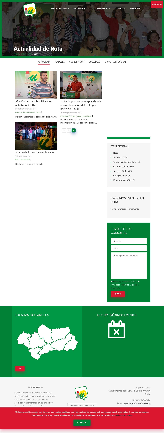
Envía (118, 294)
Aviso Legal (129, 284)
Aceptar (82, 423)
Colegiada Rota (120, 176)
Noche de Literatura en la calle (34, 152)
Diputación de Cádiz (122, 180)
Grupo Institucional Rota (25, 112)
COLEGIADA (94, 62)
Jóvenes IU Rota (121, 171)
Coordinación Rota (67, 116)
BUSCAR (134, 8)
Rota (29, 54)
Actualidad (25, 159)
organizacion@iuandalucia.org (136, 403)
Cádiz (23, 54)
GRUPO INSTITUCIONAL (115, 62)
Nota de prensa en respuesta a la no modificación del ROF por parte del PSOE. (81, 105)
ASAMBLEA (59, 62)
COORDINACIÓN (76, 62)
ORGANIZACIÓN (59, 8)
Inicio (16, 54)
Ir (20, 368)
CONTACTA (120, 8)
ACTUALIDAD (80, 8)
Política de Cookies (124, 415)
